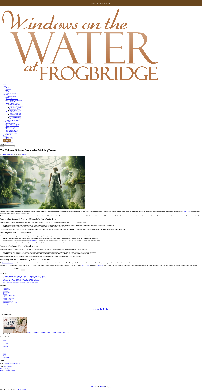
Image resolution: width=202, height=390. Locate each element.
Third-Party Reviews (11, 93)
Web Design (94, 386)
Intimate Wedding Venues (12, 103)
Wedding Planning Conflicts (10, 302)
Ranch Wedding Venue (15, 116)
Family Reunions (10, 127)
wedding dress (187, 211)
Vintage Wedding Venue (15, 110)
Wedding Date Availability (12, 120)
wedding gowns (33, 240)
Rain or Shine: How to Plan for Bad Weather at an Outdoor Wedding (20, 279)
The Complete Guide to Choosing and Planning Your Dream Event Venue (21, 280)
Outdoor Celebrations (8, 298)
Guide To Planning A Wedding (14, 100)
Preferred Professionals (12, 99)
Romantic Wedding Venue (16, 106)
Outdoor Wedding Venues (12, 111)
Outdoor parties (7, 299)
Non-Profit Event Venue (12, 131)
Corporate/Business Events (13, 124)
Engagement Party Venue (12, 126)
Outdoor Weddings (8, 301)
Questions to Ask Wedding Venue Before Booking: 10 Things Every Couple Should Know (26, 277)
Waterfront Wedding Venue (16, 119)
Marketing (102, 386)
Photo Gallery (9, 137)
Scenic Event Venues (11, 133)
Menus (8, 97)
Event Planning (7, 292)
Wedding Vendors (13, 101)
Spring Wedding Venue (15, 117)
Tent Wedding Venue (14, 109)
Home (4, 84)
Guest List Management (9, 295)
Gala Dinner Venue (11, 128)
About (4, 353)
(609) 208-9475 (85, 265)
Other (4, 296)
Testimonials (9, 92)
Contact (5, 356)
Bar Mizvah (6, 288)
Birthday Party (6, 289)
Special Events (6, 121)
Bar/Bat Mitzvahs (10, 123)
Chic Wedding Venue (14, 104)
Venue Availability (105, 3)
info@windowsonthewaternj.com (12, 363)
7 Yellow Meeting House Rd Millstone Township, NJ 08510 (7, 369)
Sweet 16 (8, 134)
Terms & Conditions (21, 389)
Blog (7, 87)
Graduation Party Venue (12, 130)
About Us (5, 86)
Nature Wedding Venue (15, 114)
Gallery (5, 136)
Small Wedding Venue (15, 107)
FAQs (7, 90)
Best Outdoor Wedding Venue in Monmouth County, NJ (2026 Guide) (20, 282)
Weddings (5, 94)
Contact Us (7, 140)
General (5, 294)
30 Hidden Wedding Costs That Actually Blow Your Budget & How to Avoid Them (24, 276)
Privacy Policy (6, 357)
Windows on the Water (7, 154)
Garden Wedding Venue (15, 113)
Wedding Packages (11, 96)
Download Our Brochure (101, 309)
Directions (8, 89)
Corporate (5, 291)
